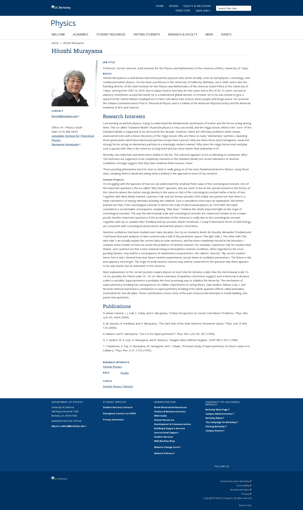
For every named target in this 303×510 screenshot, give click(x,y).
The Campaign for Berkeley (222, 422)
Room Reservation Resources (170, 407)
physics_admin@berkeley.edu (69, 426)
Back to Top (245, 505)
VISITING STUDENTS (147, 34)
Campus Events (215, 430)
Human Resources (164, 419)
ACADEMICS (81, 34)
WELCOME (59, 34)
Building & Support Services (169, 428)
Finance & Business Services (170, 411)
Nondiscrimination (240, 489)
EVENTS (226, 34)
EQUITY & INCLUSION (197, 6)
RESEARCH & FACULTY (183, 34)
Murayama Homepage (66, 144)
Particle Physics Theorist (118, 386)
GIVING (173, 6)
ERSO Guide (160, 415)
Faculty (124, 373)
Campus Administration (220, 413)
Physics (63, 23)
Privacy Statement (113, 419)
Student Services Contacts (118, 407)
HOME (160, 6)
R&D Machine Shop (164, 441)
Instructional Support (166, 432)
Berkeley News (215, 418)
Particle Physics (112, 366)
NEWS (210, 34)
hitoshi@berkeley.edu (66, 116)
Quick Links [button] (202, 10)
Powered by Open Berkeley (235, 481)
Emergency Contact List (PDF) (119, 413)
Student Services (163, 436)
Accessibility (244, 485)
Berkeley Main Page (218, 409)
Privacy (246, 493)
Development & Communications (172, 424)
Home (55, 43)
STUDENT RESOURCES (111, 34)
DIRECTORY (183, 10)
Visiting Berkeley (216, 426)
